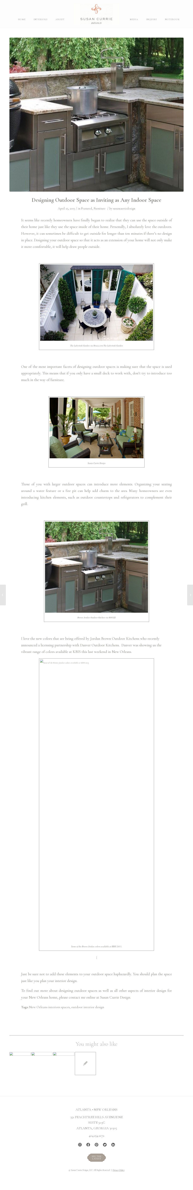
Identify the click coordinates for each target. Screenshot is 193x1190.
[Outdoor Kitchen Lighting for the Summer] (42, 1062)
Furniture (100, 208)
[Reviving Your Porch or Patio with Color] (63, 1063)
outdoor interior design (87, 1007)
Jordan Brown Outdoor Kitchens (114, 638)
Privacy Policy (119, 1170)
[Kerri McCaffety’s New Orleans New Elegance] (85, 1063)
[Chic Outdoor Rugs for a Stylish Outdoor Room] (20, 1062)
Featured (86, 208)
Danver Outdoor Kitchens (99, 645)
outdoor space (68, 240)
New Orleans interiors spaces (49, 1007)
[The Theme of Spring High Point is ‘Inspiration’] (190, 595)
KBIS (77, 651)
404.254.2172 (96, 1136)
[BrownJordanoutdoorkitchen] (96, 115)
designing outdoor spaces (78, 990)
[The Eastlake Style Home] (3, 595)
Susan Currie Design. (115, 997)
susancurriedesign (124, 208)
